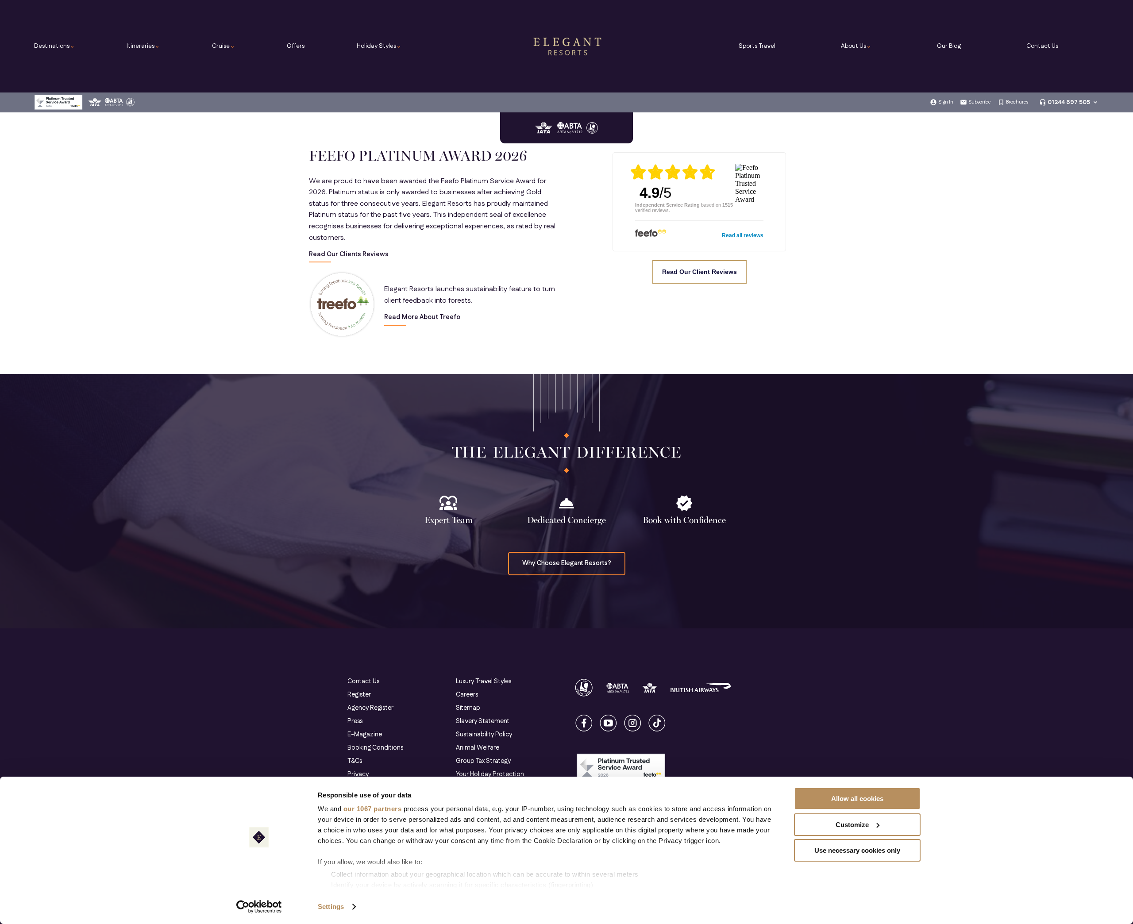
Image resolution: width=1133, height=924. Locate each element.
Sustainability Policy (484, 734)
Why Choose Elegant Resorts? (566, 563)
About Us (856, 46)
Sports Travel (757, 46)
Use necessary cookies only (857, 850)
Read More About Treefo (422, 317)
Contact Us (1042, 46)
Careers (467, 694)
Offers (295, 46)
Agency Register (370, 708)
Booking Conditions (375, 747)
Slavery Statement (482, 721)
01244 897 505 (1069, 102)
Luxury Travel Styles (483, 681)
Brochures (1017, 102)
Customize (852, 824)
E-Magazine (364, 734)
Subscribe (979, 102)
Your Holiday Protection (490, 774)
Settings (331, 906)
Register (359, 694)
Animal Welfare (477, 747)
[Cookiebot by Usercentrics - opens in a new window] (259, 906)
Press (354, 721)
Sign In (945, 102)
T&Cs (354, 761)
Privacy (358, 774)
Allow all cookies (857, 798)
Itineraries (143, 46)
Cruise (223, 46)
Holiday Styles (379, 46)
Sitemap (468, 708)
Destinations (54, 46)
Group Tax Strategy (483, 761)
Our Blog (949, 46)
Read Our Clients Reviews (349, 254)
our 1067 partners (372, 808)
